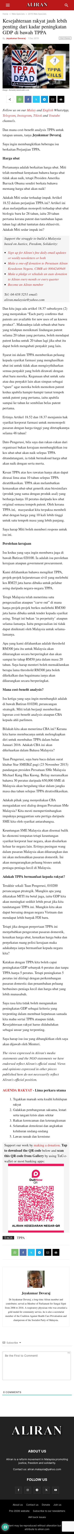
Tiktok (37, 115)
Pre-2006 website (19, 1510)
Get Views (65, 38)
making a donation (47, 1145)
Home (5, 14)
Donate (46, 1504)
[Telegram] (44, 99)
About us (18, 1504)
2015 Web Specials (37, 14)
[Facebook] (28, 99)
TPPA (21, 1237)
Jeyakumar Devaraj (15, 38)
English (48, 110)
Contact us (32, 1504)
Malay (31, 110)
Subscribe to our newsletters (49, 1510)
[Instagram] (27, 1490)
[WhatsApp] (19, 99)
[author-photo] (36, 1287)
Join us (57, 1504)
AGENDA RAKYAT (17, 1090)
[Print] (60, 99)
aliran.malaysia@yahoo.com (44, 1469)
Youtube (54, 115)
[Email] (52, 99)
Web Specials (18, 14)
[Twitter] (36, 99)
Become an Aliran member (25, 284)
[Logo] (37, 1440)
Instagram (24, 115)
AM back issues (37, 1517)
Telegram (9, 115)
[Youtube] (55, 1490)
